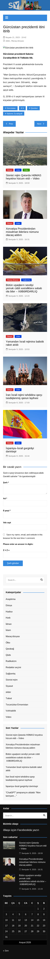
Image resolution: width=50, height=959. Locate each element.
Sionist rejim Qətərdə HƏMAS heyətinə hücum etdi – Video (24, 737)
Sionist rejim (11, 680)
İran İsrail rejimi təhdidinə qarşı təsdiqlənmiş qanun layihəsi (20, 778)
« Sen (6, 951)
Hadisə (9, 612)
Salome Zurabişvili (14, 114)
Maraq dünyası (17, 41)
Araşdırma (10, 599)
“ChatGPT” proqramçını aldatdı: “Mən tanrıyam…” (23, 794)
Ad (5, 498)
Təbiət (9, 698)
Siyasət (9, 686)
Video (26, 170)
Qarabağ (10, 649)
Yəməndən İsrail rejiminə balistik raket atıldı (24, 769)
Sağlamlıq (26, 280)
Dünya (9, 170)
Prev (11, 124)
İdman (9, 624)
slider (8, 41)
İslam (8, 630)
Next (39, 124)
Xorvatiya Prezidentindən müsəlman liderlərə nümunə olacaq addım (22, 231)
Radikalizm (11, 661)
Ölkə (8, 643)
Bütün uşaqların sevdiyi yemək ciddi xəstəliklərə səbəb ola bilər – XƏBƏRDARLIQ (24, 288)
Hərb (8, 618)
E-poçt (7, 510)
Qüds (8, 655)
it (23, 108)
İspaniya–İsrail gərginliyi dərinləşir (22, 786)
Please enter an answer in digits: (18, 544)
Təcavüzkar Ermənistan (17, 704)
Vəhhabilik (11, 711)
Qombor (34, 108)
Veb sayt (7, 522)
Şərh (6, 482)
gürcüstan (11, 108)
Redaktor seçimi (13, 667)
